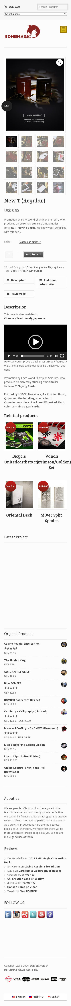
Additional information (48, 282)
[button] (35, 342)
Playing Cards (56, 267)
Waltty (29, 874)
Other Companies (37, 267)
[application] (35, 342)
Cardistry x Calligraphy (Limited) (40, 870)
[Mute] (56, 356)
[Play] (9, 356)
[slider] (33, 356)
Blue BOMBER (28, 891)
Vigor (33, 887)
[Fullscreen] (62, 356)
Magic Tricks (18, 270)
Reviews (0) (18, 293)
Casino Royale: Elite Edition (42, 866)
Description (18, 280)
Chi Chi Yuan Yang (18, 878)
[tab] (19, 280)
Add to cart (33, 254)
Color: (7, 241)
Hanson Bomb (16, 887)
